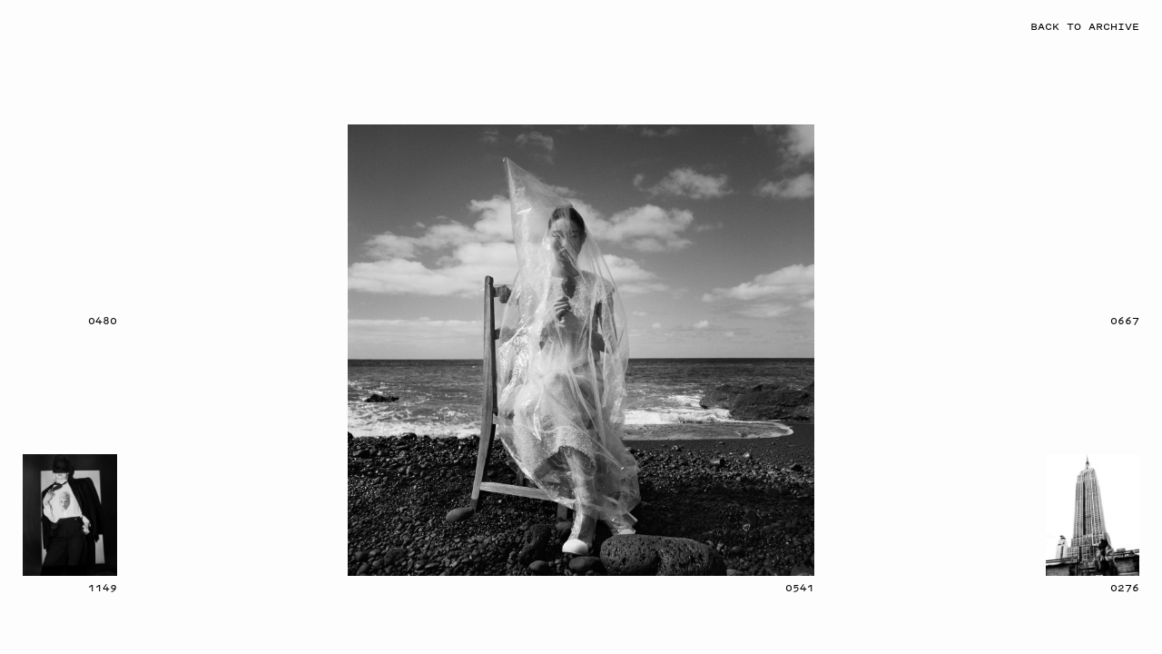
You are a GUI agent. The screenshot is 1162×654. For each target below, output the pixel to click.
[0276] (1092, 515)
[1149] (70, 515)
